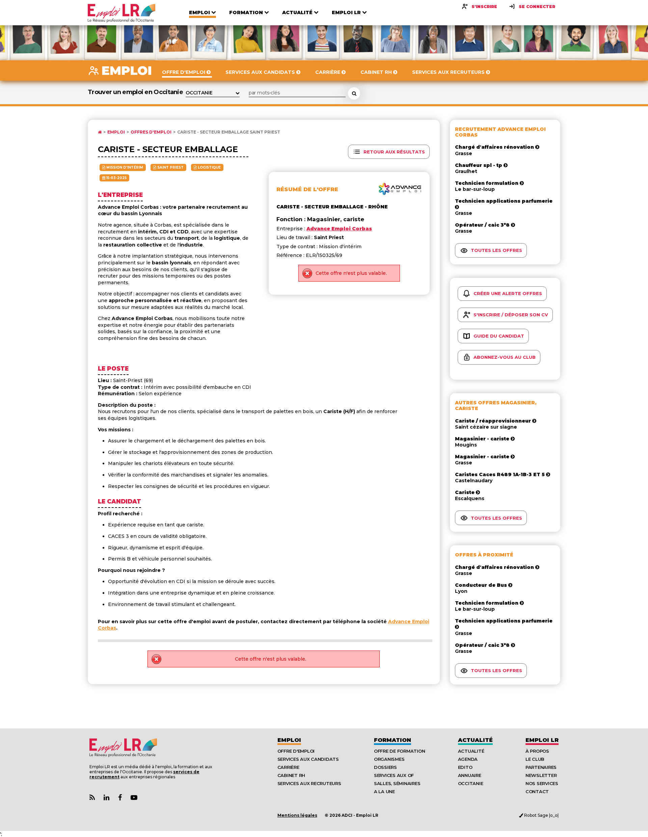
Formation (392, 740)
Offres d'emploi (151, 132)
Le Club (534, 759)
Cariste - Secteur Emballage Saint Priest (228, 132)
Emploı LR (542, 740)
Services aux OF (394, 775)
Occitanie (470, 783)
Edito (465, 767)
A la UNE (384, 791)
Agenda (468, 759)
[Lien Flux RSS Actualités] (92, 797)
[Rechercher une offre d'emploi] (354, 93)
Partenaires (541, 767)
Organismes (389, 759)
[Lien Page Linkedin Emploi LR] (106, 797)
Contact (537, 791)
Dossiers (385, 767)
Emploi (116, 132)
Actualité (475, 740)
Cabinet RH (291, 775)
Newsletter (541, 775)
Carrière (288, 767)
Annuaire (469, 775)
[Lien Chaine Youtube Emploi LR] (134, 797)
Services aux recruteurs (309, 783)
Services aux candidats (308, 759)
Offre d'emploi (296, 751)
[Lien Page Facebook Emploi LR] (120, 797)
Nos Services (541, 783)
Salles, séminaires (397, 783)
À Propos (537, 751)
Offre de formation (399, 751)
